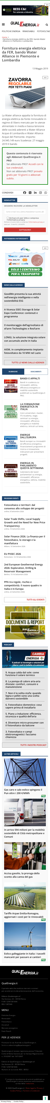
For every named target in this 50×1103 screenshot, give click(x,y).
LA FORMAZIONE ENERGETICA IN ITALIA (30, 406)
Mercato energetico (10, 1028)
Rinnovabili (29, 31)
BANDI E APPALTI (30, 378)
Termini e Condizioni (31, 1091)
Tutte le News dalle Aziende (28, 362)
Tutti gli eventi (35, 599)
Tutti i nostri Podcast (33, 745)
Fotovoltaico (6, 1022)
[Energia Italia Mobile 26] (25, 263)
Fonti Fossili (6, 1031)
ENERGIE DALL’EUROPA (28, 436)
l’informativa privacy (36, 222)
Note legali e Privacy (34, 1088)
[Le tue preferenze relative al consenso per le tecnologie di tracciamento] (45, 1098)
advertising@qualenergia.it (20, 1045)
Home (4, 37)
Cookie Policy (15, 1091)
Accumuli (5, 1025)
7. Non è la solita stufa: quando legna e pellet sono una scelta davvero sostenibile (23, 695)
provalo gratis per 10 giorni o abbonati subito (24, 175)
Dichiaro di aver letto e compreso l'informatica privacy (23, 219)
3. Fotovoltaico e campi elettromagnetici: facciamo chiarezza (20, 734)
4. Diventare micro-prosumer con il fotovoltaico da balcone (24, 724)
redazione (30, 1083)
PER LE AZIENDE (11, 1037)
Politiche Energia (11, 31)
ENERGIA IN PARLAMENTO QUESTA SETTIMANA (31, 465)
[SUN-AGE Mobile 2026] (25, 92)
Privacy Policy (6, 1101)
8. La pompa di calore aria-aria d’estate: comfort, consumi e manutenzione (22, 684)
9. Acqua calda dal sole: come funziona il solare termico (22, 674)
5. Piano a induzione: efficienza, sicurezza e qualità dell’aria (23, 715)
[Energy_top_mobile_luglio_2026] (25, 10)
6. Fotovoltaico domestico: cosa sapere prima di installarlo (23, 706)
